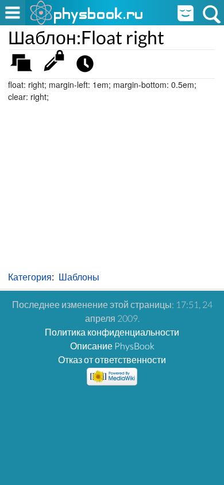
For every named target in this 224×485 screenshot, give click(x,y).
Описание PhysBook (112, 345)
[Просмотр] (56, 66)
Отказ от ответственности (112, 359)
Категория (30, 276)
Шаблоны (79, 276)
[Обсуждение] (25, 66)
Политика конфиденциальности (112, 331)
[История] (88, 66)
